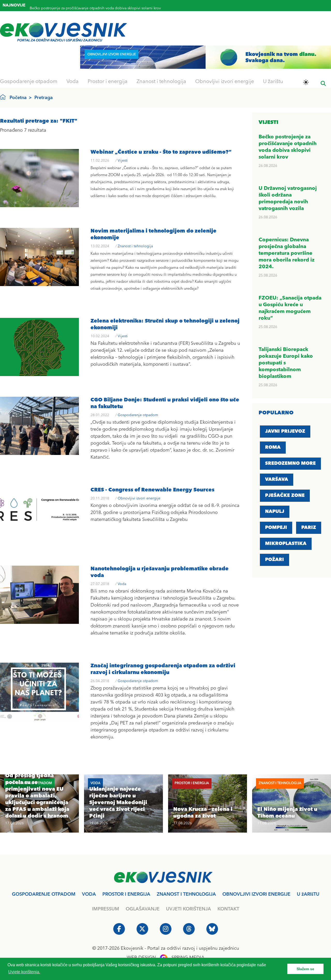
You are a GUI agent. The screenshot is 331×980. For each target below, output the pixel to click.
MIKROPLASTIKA (285, 543)
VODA (89, 894)
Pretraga (43, 97)
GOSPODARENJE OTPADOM (44, 894)
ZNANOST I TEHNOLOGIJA (186, 894)
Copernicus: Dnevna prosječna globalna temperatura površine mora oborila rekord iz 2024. (286, 253)
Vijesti (123, 160)
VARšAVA (276, 479)
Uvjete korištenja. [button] (24, 972)
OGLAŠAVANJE (143, 909)
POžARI (274, 559)
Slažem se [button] (305, 969)
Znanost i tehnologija (161, 81)
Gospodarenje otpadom (28, 81)
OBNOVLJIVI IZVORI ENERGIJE (256, 894)
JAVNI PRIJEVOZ (285, 431)
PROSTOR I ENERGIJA (126, 894)
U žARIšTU (308, 894)
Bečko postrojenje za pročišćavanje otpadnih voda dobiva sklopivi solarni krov (95, 6)
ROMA (273, 447)
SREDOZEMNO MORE (290, 463)
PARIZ (308, 527)
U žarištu (273, 81)
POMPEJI (276, 527)
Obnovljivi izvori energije (224, 81)
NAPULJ (274, 511)
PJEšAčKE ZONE (285, 495)
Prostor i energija (107, 81)
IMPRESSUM (105, 909)
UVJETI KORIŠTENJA (188, 909)
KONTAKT (228, 909)
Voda (72, 81)
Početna (18, 97)
